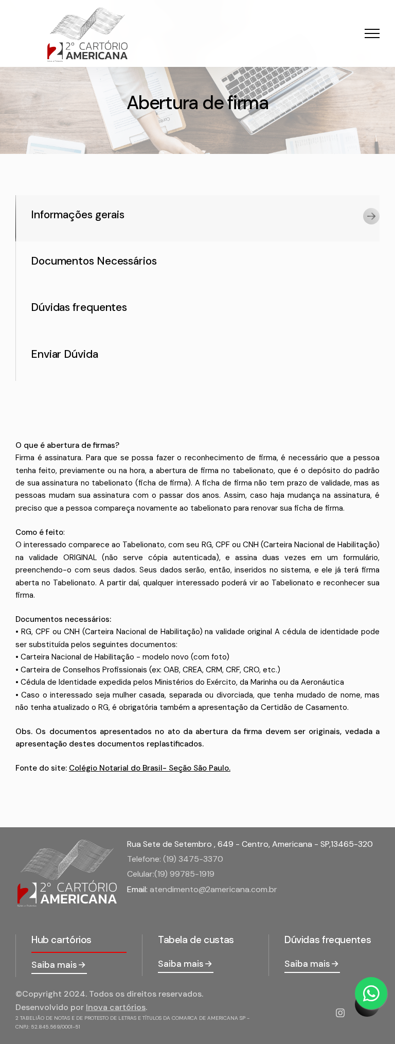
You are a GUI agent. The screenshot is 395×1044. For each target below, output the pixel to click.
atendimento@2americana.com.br (213, 889)
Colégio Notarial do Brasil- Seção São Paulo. (149, 768)
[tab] (197, 218)
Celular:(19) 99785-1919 (170, 873)
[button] (372, 33)
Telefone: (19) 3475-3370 (175, 859)
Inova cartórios (116, 1007)
